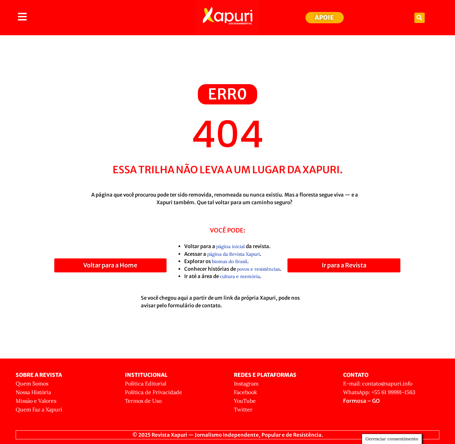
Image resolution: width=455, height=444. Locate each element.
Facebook (245, 392)
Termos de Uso (143, 400)
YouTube (245, 400)
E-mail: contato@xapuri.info (377, 383)
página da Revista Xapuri (233, 254)
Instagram (246, 383)
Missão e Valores (36, 400)
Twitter (243, 409)
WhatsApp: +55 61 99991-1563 (379, 392)
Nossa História (33, 392)
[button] (419, 18)
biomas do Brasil (229, 261)
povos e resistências (258, 269)
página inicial (230, 246)
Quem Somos (32, 383)
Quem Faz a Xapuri (39, 409)
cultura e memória (240, 276)
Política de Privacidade (153, 392)
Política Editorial (145, 383)
